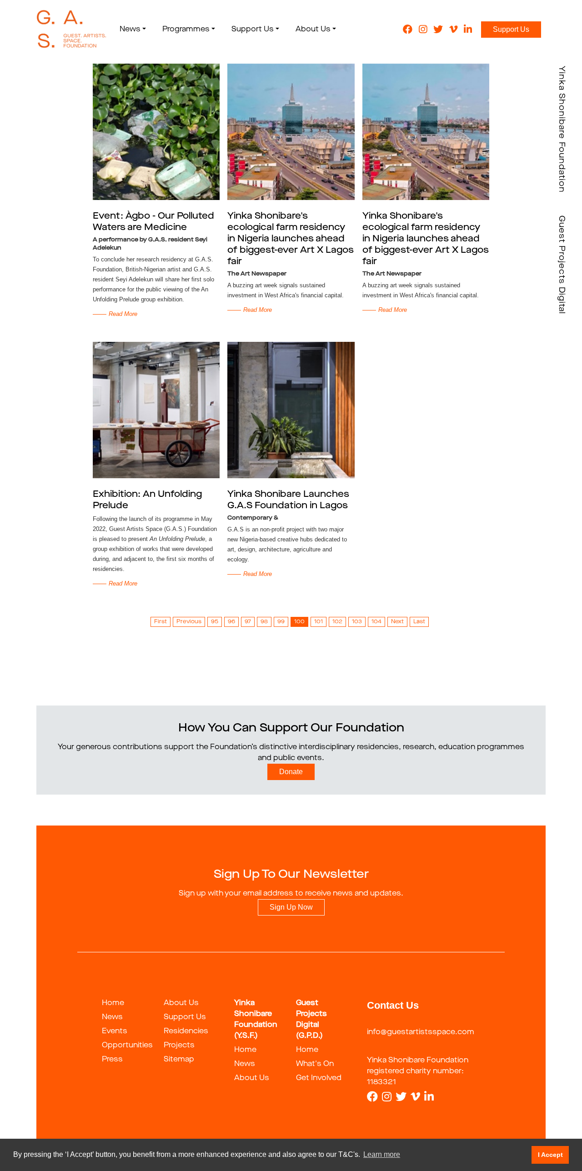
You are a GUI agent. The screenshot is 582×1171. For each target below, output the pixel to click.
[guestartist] (71, 29)
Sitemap (179, 1059)
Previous (188, 622)
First (160, 622)
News (112, 1017)
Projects (179, 1045)
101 (318, 622)
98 (264, 622)
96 (231, 622)
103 (357, 622)
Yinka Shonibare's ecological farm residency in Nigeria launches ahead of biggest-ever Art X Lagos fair (290, 239)
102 (337, 622)
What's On (315, 1064)
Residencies (186, 1031)
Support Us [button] (252, 29)
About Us (181, 1003)
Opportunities (127, 1045)
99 (281, 622)
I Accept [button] (550, 1154)
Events (114, 1031)
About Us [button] (313, 29)
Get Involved (318, 1078)
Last (419, 622)
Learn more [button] (381, 1154)
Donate (291, 772)
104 (376, 622)
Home (113, 1003)
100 (299, 622)
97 (248, 622)
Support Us (511, 29)
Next (397, 622)
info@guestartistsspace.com (420, 1032)
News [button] (130, 29)
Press (112, 1059)
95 (214, 622)
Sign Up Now (291, 907)
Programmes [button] (186, 29)
